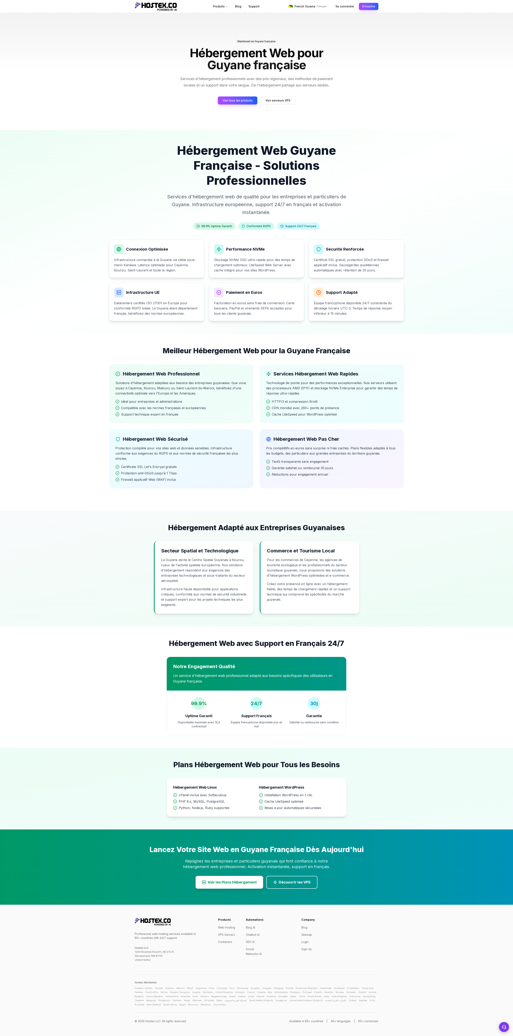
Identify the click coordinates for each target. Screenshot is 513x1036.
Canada (159, 988)
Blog (238, 6)
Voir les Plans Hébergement (232, 882)
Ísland (232, 996)
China (302, 996)
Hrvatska (185, 996)
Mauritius (206, 1004)
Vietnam (177, 1000)
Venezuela (242, 988)
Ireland (241, 996)
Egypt (182, 1004)
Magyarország (219, 996)
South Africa (170, 1004)
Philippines (164, 1000)
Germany (240, 992)
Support (254, 6)
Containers (225, 942)
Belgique (295, 992)
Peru (231, 988)
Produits (219, 6)
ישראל (372, 1000)
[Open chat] (504, 1027)
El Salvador (353, 988)
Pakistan (197, 1000)
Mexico (181, 988)
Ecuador (255, 988)
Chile (211, 988)
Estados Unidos (143, 988)
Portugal (307, 992)
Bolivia (289, 988)
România (271, 996)
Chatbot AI (253, 934)
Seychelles (219, 1004)
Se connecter (344, 6)
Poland (318, 992)
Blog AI (250, 927)
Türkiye (352, 1000)
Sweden (328, 992)
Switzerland (172, 996)
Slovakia (283, 996)
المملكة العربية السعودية (236, 1000)
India (326, 996)
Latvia (251, 996)
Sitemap (306, 934)
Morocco (193, 1004)
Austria (372, 992)
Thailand (139, 1000)
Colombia (222, 988)
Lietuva (260, 996)
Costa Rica (368, 988)
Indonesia (355, 996)
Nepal (187, 1000)
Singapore (281, 1000)
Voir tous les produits (237, 100)
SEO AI (250, 942)
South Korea (314, 996)
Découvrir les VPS (295, 882)
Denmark (351, 992)
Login (305, 942)
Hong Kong (369, 996)
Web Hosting (226, 927)
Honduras (339, 988)
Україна (363, 1000)
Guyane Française (180, 992)
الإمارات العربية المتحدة (335, 1000)
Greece (205, 996)
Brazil (190, 988)
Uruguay (266, 988)
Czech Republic (154, 996)
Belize (164, 992)
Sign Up (306, 949)
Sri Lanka (209, 1000)
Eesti (195, 996)
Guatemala (325, 988)
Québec (169, 988)
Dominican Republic (307, 988)
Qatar (219, 1000)
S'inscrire (368, 6)
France (251, 992)
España (261, 992)
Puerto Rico (151, 992)
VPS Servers (226, 934)
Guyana (196, 992)
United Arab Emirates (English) (306, 1000)
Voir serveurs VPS (278, 100)
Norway (340, 992)
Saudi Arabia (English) (261, 1000)
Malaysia (151, 1000)
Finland (362, 992)
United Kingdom (224, 992)
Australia (139, 1004)
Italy (270, 992)
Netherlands (281, 992)
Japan (293, 996)
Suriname (208, 992)
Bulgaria (139, 996)
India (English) (339, 996)
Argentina (201, 988)
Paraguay (279, 988)
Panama (139, 992)
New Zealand (154, 1004)
